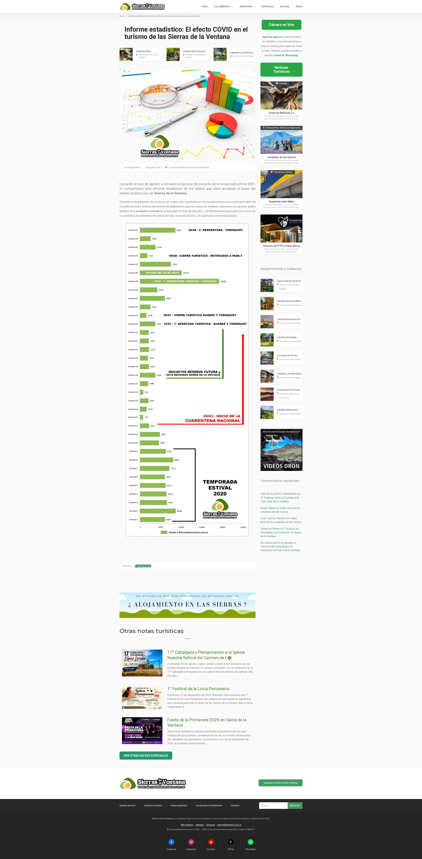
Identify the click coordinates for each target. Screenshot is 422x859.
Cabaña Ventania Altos (289, 301)
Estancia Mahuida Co (281, 112)
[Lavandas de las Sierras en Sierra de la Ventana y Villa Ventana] (281, 145)
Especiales (267, 6)
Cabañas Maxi (143, 51)
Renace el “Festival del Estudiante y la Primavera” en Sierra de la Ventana (280, 532)
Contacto (235, 805)
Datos (299, 6)
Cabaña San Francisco (194, 51)
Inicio (205, 6)
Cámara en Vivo (281, 25)
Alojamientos (222, 6)
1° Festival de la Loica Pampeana (198, 688)
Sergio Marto (134, 167)
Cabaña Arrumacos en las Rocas (294, 319)
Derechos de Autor (153, 805)
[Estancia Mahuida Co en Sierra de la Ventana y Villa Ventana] (281, 101)
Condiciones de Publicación (209, 805)
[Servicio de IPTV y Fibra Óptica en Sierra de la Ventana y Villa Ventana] (281, 234)
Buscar (296, 805)
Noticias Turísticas (281, 69)
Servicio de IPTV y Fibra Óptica (281, 245)
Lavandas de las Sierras (281, 157)
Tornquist (210, 825)
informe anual (143, 566)
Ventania (199, 825)
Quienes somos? (128, 805)
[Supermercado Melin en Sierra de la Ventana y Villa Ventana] (281, 190)
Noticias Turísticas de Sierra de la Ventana (189, 167)
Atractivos (246, 6)
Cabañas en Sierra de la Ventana (281, 783)
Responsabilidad (179, 805)
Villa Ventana (187, 825)
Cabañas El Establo (287, 337)
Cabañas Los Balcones (241, 52)
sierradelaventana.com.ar (229, 825)
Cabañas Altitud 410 (287, 410)
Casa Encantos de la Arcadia (291, 281)
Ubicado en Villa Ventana (243, 56)
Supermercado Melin (281, 201)
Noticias (284, 6)
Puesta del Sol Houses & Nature (293, 389)
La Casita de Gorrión (287, 355)
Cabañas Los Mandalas (289, 373)
